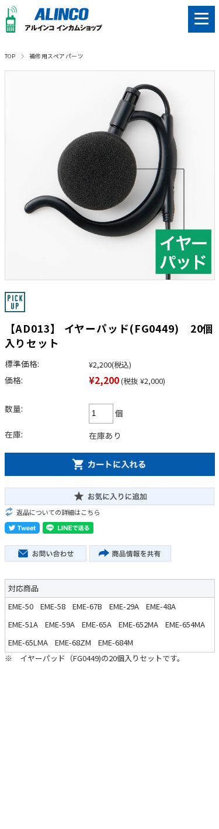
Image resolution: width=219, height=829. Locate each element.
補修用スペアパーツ (56, 56)
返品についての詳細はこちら (58, 512)
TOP (10, 56)
